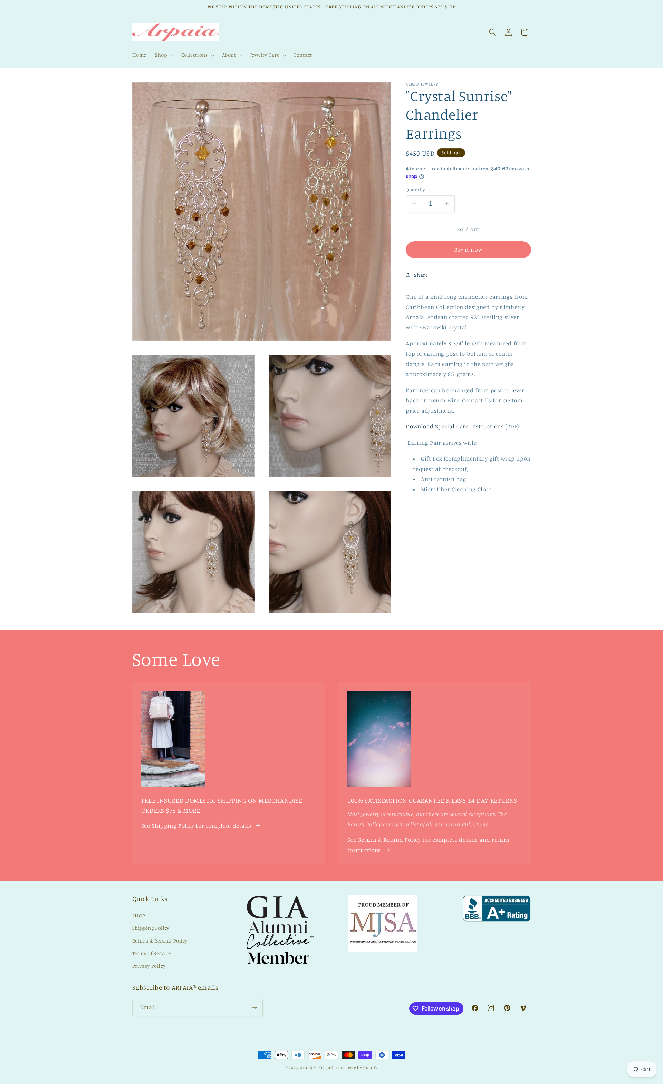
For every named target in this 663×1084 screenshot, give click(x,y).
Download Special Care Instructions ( (456, 426)
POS (321, 1067)
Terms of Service (151, 953)
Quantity (415, 189)
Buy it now (468, 249)
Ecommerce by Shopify (356, 1067)
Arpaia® (308, 1067)
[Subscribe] (254, 1007)
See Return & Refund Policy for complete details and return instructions (428, 845)
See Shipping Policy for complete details (196, 825)
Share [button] (421, 274)
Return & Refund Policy (160, 941)
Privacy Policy (149, 966)
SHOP (139, 915)
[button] (164, 55)
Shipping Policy (151, 928)
